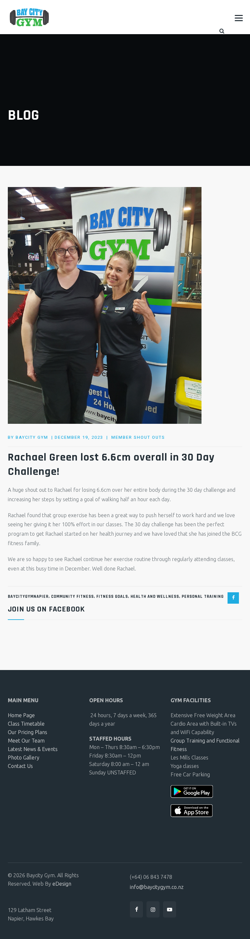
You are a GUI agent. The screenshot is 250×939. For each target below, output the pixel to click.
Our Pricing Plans (27, 732)
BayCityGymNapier (28, 596)
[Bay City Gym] (29, 17)
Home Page (21, 715)
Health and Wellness (155, 596)
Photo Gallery (23, 757)
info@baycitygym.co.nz (157, 887)
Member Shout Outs (138, 437)
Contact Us (20, 766)
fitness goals (112, 596)
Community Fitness (72, 596)
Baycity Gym (32, 437)
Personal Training (203, 596)
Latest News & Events (33, 749)
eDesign (61, 884)
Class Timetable (26, 724)
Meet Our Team (26, 741)
